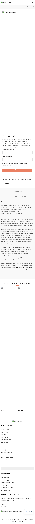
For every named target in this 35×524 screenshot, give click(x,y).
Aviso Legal (4, 485)
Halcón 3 (3, 410)
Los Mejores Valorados (7, 450)
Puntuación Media (6, 452)
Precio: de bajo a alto (7, 457)
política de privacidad (20, 163)
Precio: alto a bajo (6, 460)
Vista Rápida (15, 288)
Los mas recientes (6, 455)
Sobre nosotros (5, 477)
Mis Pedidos (5, 437)
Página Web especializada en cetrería (21, 267)
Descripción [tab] (17, 191)
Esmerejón (13, 179)
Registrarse (4, 432)
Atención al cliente (6, 480)
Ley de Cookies (5, 490)
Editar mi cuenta (6, 439)
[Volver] (2, 6)
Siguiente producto (33, 6)
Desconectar (4, 442)
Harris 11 (20, 410)
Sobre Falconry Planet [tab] (17, 196)
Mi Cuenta (4, 434)
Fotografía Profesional (24, 179)
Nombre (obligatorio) (8, 149)
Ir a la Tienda (5, 429)
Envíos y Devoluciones (7, 482)
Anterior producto (28, 6)
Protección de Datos (7, 487)
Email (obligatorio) (7, 156)
